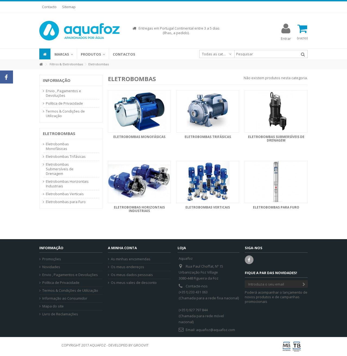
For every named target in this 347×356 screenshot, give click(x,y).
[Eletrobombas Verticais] (207, 182)
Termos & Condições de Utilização (65, 113)
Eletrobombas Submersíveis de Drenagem (276, 138)
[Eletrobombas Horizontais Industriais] (139, 182)
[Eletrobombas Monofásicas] (139, 111)
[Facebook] (249, 259)
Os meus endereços (127, 267)
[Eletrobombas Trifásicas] (207, 111)
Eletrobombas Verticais (207, 207)
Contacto (49, 6)
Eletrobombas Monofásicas (139, 136)
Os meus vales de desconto (134, 282)
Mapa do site (53, 306)
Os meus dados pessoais (132, 274)
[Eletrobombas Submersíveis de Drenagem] (276, 111)
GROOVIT (141, 345)
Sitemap (69, 6)
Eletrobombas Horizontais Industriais (139, 209)
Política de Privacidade (64, 103)
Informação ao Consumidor (64, 298)
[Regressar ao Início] (41, 64)
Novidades (51, 267)
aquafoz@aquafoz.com (215, 329)
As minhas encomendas (130, 259)
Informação (56, 80)
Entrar (286, 38)
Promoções (51, 259)
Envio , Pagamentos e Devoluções (63, 93)
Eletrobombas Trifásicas (208, 136)
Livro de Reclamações (60, 314)
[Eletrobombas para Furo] (276, 182)
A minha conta (122, 247)
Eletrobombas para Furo (276, 207)
